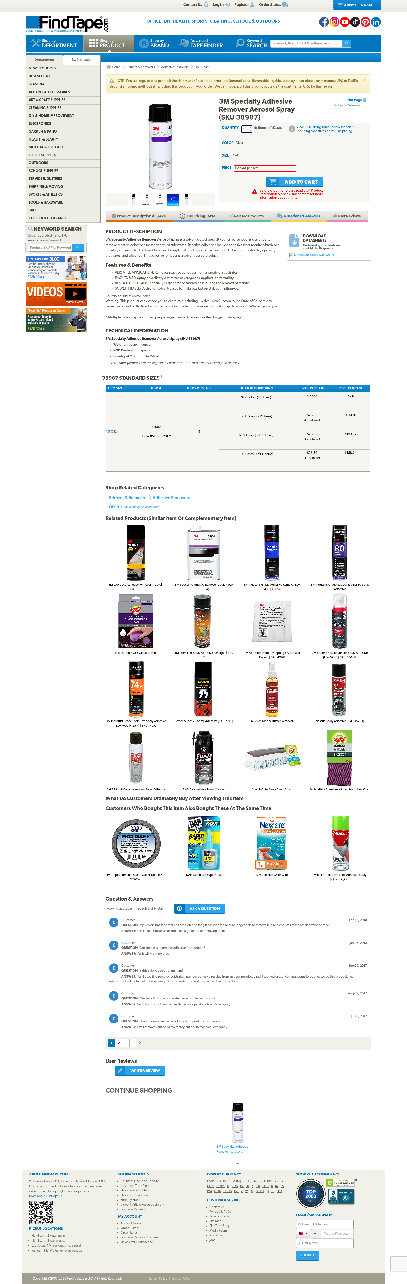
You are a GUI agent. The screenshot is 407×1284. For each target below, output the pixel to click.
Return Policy (158, 1278)
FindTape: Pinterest (365, 22)
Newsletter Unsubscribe (137, 1242)
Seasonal (37, 84)
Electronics (40, 124)
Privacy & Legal (219, 1216)
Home (115, 67)
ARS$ (257, 1181)
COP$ (220, 1186)
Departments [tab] (44, 60)
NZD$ (227, 1191)
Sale (33, 210)
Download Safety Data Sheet (314, 255)
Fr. (282, 1181)
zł (242, 1191)
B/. (236, 1191)
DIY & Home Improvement (134, 506)
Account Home (131, 1223)
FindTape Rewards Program (139, 1237)
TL (272, 1191)
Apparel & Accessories (49, 92)
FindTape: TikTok (355, 22)
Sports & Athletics (46, 195)
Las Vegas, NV (41, 1246)
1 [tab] (238, 1163)
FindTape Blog (219, 1226)
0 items (357, 5)
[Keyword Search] (78, 248)
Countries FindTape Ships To (140, 1181)
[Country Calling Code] (303, 1233)
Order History (130, 1228)
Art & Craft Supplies (47, 100)
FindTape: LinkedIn (376, 22)
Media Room (218, 1230)
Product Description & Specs (141, 216)
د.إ (249, 1181)
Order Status (129, 1233)
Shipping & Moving (46, 187)
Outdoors (38, 163)
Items (262, 128)
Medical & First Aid (46, 147)
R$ (276, 1181)
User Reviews (349, 216)
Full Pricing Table (200, 216)
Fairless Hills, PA (43, 1250)
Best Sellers (39, 76)
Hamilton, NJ (40, 1236)
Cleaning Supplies (45, 108)
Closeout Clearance (48, 218)
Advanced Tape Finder (136, 1186)
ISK (258, 1186)
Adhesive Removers (175, 67)
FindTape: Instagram (334, 22)
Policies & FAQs (220, 1212)
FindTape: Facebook (324, 22)
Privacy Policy (181, 1278)
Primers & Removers (141, 67)
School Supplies (43, 171)
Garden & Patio (43, 131)
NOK (217, 1191)
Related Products (248, 216)
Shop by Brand (130, 1200)
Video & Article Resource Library (142, 1205)
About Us (215, 1235)
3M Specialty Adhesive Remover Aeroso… (232, 1149)
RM (209, 1191)
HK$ (265, 1186)
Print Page (354, 100)
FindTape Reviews (133, 1209)
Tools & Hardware (46, 203)
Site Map (215, 1221)
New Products (42, 68)
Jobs (212, 1240)
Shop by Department (135, 1195)
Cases (277, 128)
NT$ (279, 1191)
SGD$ (260, 1191)
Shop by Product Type (135, 1190)
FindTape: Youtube (345, 22)
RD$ (235, 1186)
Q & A (301, 216)
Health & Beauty (43, 139)
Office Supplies (42, 155)
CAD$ (221, 1181)
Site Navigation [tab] (81, 60)
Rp (242, 1186)
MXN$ (236, 1181)
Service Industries (45, 179)
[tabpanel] (238, 1131)
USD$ (211, 1181)
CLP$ (210, 1186)
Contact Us (216, 1207)
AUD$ (268, 1181)
